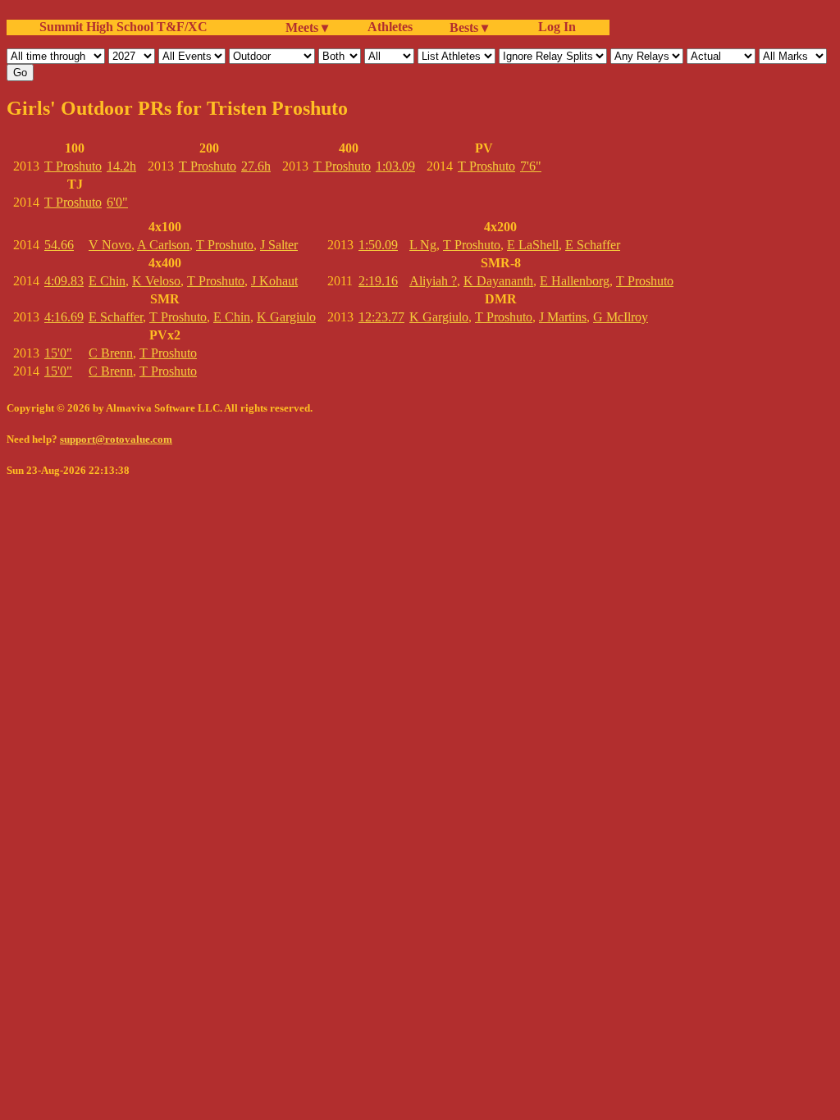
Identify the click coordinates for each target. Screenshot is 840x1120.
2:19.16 (378, 281)
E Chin (107, 281)
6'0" (117, 202)
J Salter (279, 245)
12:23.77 (381, 317)
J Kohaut (274, 281)
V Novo (110, 245)
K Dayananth (498, 281)
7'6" (530, 166)
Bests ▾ (469, 27)
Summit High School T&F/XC (123, 27)
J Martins (563, 317)
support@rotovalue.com (116, 439)
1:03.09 (395, 166)
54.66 (59, 245)
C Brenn (111, 353)
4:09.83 (64, 281)
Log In (554, 27)
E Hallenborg (574, 281)
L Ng (422, 245)
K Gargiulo (286, 317)
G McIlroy (620, 317)
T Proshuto (73, 166)
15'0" (58, 353)
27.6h (256, 166)
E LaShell (533, 245)
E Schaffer (116, 317)
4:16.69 (64, 317)
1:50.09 (378, 245)
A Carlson (163, 245)
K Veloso (156, 281)
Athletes (390, 27)
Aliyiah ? (433, 281)
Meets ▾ (306, 27)
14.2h (121, 166)
